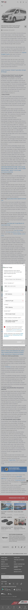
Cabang (6, 304)
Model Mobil (7, 311)
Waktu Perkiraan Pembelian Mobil (12, 317)
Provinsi (6, 291)
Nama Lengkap (8, 276)
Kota (5, 297)
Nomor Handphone (9, 283)
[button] (14, 265)
